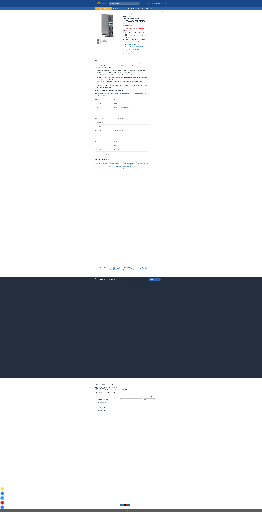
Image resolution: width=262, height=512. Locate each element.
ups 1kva (132, 49)
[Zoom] (97, 36)
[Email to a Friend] (129, 52)
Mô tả (96, 60)
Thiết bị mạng (133, 14)
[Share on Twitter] (126, 52)
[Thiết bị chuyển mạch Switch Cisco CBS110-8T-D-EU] (142, 213)
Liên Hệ (153, 8)
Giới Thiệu (122, 8)
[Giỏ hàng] (166, 3)
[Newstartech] (101, 3)
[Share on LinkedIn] (134, 52)
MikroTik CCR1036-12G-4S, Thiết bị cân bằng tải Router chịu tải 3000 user (115, 268)
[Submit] (139, 3)
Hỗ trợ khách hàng (143, 8)
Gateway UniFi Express (101, 267)
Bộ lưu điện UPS (142, 14)
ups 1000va (128, 49)
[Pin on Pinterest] (131, 52)
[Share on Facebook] (124, 52)
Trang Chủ (116, 8)
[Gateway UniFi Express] (101, 213)
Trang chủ (125, 14)
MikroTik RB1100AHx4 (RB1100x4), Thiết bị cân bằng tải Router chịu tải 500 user (128, 269)
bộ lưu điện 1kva (139, 47)
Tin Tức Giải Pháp (131, 8)
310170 (125, 46)
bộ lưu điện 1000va (132, 47)
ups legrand (136, 49)
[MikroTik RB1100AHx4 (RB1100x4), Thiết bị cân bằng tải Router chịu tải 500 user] (129, 213)
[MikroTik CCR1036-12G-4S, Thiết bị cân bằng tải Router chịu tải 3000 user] (115, 213)
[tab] (96, 60)
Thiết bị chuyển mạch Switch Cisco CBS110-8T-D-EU (142, 268)
